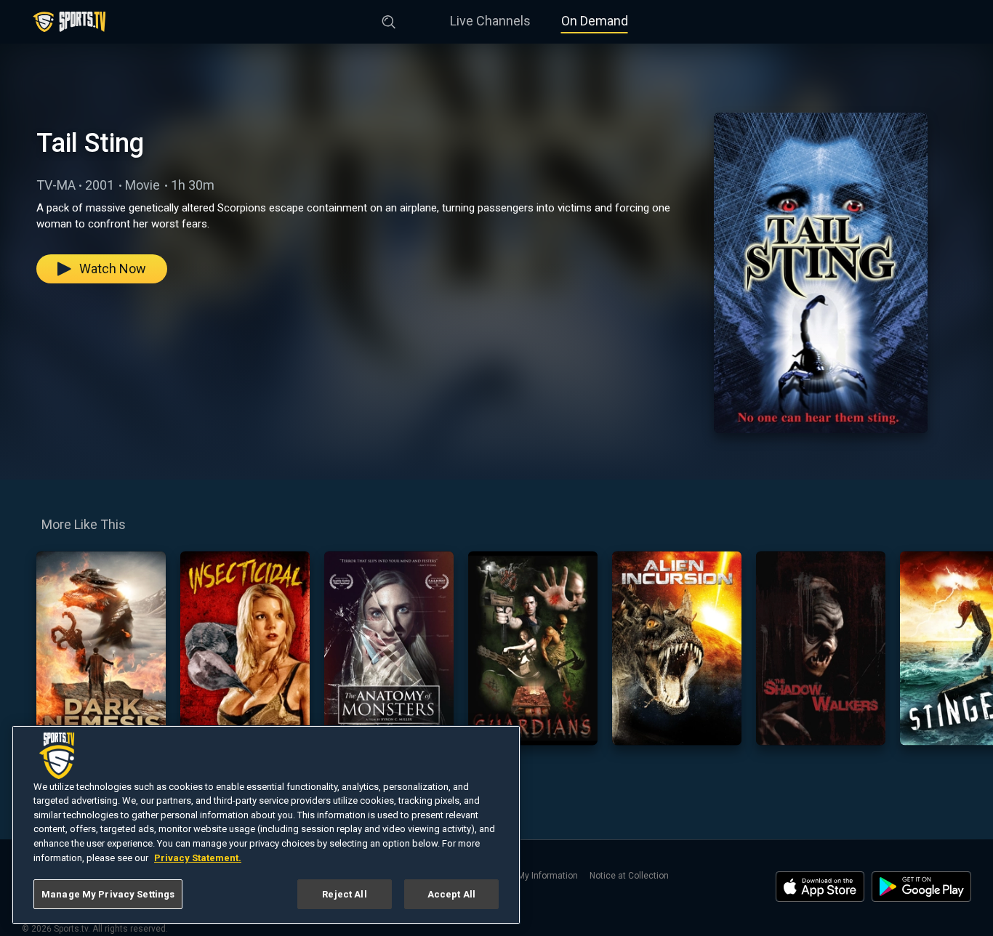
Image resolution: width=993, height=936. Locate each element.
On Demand (594, 20)
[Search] (389, 19)
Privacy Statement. (197, 857)
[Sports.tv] (69, 21)
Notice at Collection (629, 876)
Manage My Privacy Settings (107, 894)
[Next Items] (972, 648)
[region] (266, 824)
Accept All (451, 894)
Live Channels (490, 20)
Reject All (344, 894)
